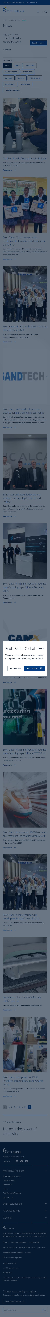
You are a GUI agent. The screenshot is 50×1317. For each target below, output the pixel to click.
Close (40, 648)
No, (15, 668)
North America (32, 668)
